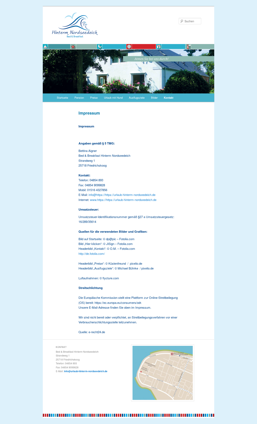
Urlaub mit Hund (113, 97)
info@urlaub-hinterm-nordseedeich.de (85, 371)
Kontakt (168, 97)
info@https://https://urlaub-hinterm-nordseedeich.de (122, 195)
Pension (79, 97)
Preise (94, 97)
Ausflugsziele (137, 97)
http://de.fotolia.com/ (92, 253)
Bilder (154, 97)
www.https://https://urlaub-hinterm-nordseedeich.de (123, 200)
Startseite (62, 97)
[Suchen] (128, 91)
